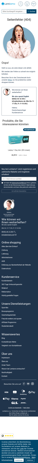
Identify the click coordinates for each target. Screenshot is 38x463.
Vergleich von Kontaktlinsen (12, 345)
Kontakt (4, 376)
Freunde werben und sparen (12, 318)
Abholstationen (7, 257)
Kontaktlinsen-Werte (9, 342)
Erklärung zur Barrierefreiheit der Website (16, 265)
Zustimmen (19, 460)
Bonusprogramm (8, 311)
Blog (3, 338)
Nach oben (26, 408)
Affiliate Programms (9, 322)
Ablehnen (30, 460)
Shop (10, 80)
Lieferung (5, 253)
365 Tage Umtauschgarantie (12, 284)
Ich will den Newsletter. (19, 191)
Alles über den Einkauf (10, 246)
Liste (22, 448)
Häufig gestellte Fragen (10, 295)
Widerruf (5, 288)
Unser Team (6, 365)
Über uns (5, 361)
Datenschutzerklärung (21, 457)
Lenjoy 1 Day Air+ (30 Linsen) (19, 150)
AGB (3, 261)
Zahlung (5, 250)
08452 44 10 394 (18, 99)
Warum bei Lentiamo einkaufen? (13, 369)
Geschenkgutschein (9, 315)
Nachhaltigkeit (7, 372)
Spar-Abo (5, 307)
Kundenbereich (7, 280)
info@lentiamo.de (18, 101)
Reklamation (6, 291)
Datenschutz (6, 268)
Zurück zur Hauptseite (14, 408)
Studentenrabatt (7, 326)
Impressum (6, 357)
